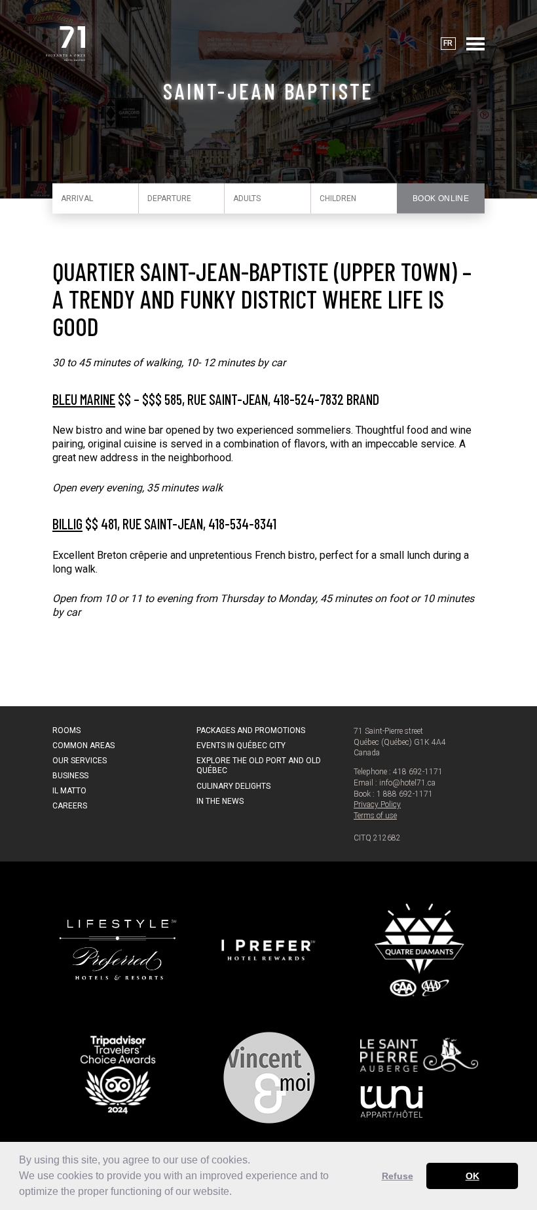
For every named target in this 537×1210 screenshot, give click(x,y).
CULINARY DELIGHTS (233, 786)
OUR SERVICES (79, 760)
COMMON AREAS (83, 745)
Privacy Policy (377, 804)
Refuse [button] (397, 1176)
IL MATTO (69, 790)
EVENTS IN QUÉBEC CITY (241, 745)
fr (448, 43)
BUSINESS (70, 775)
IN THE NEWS (220, 801)
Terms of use (375, 815)
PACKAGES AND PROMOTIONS (250, 730)
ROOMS (66, 730)
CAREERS (69, 805)
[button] (236, 1193)
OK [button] (472, 1176)
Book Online (441, 198)
